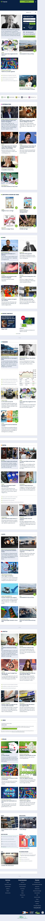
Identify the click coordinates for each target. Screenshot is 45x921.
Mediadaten (37, 901)
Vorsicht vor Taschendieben (24, 857)
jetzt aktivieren (5, 728)
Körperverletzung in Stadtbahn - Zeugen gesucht (27, 853)
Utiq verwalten (37, 892)
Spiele (22, 890)
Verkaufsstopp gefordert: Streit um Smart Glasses (8, 500)
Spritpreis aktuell (8, 884)
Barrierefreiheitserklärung (37, 884)
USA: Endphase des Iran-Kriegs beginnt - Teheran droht (9, 75)
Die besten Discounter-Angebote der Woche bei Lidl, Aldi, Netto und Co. (10, 846)
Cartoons (22, 882)
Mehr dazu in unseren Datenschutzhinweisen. (18, 731)
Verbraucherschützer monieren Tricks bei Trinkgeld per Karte (9, 80)
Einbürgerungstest (22, 884)
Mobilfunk (27, 1)
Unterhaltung (6, 104)
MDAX (21, 383)
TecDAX (21, 384)
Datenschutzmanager (37, 890)
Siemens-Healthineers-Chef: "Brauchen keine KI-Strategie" (9, 384)
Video (4, 720)
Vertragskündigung (37, 905)
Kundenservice (37, 882)
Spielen (4, 739)
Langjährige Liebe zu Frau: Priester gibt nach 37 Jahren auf (9, 77)
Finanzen (5, 342)
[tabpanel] (11, 26)
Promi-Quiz (22, 888)
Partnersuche (7, 892)
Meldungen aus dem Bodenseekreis (25, 859)
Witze (22, 897)
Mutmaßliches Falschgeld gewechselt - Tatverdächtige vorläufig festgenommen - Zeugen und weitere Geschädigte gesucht (28, 855)
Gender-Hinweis (37, 897)
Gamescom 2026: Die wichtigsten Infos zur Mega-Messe (9, 498)
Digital (4, 445)
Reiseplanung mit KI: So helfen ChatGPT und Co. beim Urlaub (9, 496)
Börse (8, 882)
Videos (22, 892)
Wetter (8, 890)
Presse (37, 899)
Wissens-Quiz (22, 895)
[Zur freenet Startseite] (3, 1)
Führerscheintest (22, 886)
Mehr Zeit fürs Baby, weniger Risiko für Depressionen (9, 841)
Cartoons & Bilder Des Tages (10, 194)
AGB (37, 895)
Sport (4, 237)
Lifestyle (4, 631)
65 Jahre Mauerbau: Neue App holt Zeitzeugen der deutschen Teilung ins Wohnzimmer (13, 502)
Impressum (37, 886)
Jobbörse (7, 888)
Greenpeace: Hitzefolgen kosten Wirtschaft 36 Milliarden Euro (9, 379)
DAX (20, 381)
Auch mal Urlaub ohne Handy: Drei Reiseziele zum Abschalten (10, 684)
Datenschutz (37, 888)
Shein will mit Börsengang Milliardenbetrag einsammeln (9, 382)
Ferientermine (7, 886)
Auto (3, 534)
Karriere (37, 903)
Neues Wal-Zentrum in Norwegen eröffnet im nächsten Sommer (10, 686)
